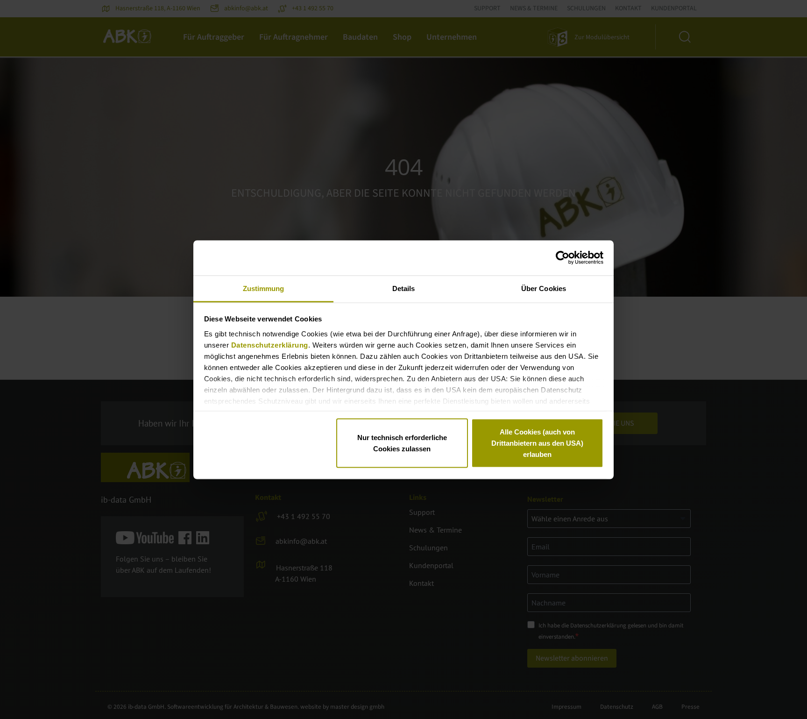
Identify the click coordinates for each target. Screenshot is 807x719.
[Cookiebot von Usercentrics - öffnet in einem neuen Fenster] (562, 258)
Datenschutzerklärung (269, 345)
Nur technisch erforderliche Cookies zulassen (402, 443)
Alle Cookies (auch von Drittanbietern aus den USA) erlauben (537, 443)
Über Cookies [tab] (543, 288)
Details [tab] (403, 288)
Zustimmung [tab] (263, 288)
